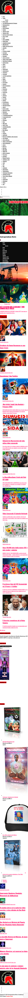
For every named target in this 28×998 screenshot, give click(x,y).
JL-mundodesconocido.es (8, 115)
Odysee (4, 254)
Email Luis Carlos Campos (8, 35)
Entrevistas (5, 89)
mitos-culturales (6, 140)
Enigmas (4, 87)
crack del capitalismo (7, 76)
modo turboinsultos (6, 143)
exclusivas (5, 95)
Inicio (4, 16)
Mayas (4, 132)
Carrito (6, 20)
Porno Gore (5, 155)
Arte (3, 49)
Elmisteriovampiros (6, 86)
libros (4, 122)
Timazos (4, 178)
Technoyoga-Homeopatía (7, 173)
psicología (5, 156)
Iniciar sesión (5, 21)
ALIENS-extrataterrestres (8, 46)
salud (4, 163)
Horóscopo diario (6, 25)
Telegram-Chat (6, 33)
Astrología (5, 53)
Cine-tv (4, 67)
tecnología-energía (6, 174)
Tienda (4, 18)
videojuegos (5, 181)
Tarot (4, 249)
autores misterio (6, 58)
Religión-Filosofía (6, 158)
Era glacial (5, 90)
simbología (5, 168)
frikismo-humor (6, 104)
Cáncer (4, 64)
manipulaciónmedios (7, 127)
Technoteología (6, 171)
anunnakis (5, 48)
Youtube (4, 30)
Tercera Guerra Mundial (7, 176)
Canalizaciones (5, 63)
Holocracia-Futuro (6, 110)
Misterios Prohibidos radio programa (10, 136)
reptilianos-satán (6, 159)
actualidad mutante (6, 43)
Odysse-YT (5, 252)
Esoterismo (5, 92)
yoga (3, 184)
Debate (4, 79)
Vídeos (4, 183)
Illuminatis (5, 112)
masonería (5, 128)
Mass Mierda (5, 130)
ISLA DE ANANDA (6, 40)
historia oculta (6, 109)
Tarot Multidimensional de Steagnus (10, 23)
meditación (5, 135)
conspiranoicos (6, 71)
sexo (3, 164)
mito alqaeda (5, 138)
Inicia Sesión (5, 260)
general (4, 107)
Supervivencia (5, 169)
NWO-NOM (5, 150)
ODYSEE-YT (5, 26)
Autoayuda (5, 56)
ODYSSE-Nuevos (6, 28)
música (4, 145)
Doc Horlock (5, 82)
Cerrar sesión (5, 36)
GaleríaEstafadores (6, 105)
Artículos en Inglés (6, 51)
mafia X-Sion (5, 125)
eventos (4, 94)
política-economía (6, 153)
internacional (5, 113)
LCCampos (5, 120)
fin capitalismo (6, 102)
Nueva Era (4, 146)
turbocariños (5, 179)
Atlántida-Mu (5, 54)
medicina (4, 133)
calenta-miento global (7, 59)
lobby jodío (5, 123)
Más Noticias (2, 630)
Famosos (4, 97)
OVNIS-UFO (5, 151)
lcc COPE (4, 118)
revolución (5, 161)
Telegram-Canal (6, 31)
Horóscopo (5, 250)
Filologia (4, 100)
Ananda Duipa (5, 41)
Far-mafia (4, 99)
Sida (3, 166)
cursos (4, 77)
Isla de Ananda (5, 261)
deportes (4, 81)
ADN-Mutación (5, 44)
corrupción (5, 74)
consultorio (5, 72)
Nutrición (4, 148)
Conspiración (5, 69)
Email (4, 247)
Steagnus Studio (9, 996)
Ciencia (4, 66)
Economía (4, 84)
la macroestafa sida (7, 117)
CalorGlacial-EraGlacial (7, 61)
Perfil (4, 38)
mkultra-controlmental (7, 141)
